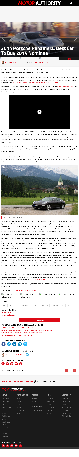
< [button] (66, 370)
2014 (4, 305)
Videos (4, 404)
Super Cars (5, 401)
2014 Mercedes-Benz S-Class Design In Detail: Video (17, 327)
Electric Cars (6, 427)
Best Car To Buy (12, 305)
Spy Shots (5, 398)
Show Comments (39, 320)
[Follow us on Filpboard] (20, 363)
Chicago (19, 401)
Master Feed (51, 401)
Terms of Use (66, 407)
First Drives (6, 416)
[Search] (71, 3)
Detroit (19, 404)
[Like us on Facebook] (3, 363)
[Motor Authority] (39, 3)
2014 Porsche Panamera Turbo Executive (27, 290)
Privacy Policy (66, 416)
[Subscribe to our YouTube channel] (16, 363)
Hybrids (4, 413)
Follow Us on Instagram (30, 381)
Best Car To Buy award (38, 279)
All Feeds (50, 398)
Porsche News (44, 305)
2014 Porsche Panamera (19, 82)
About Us (65, 398)
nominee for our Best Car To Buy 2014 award (44, 82)
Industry (4, 424)
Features (5, 436)
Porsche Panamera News (57, 305)
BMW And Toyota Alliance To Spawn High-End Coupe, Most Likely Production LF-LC (26, 330)
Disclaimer (65, 410)
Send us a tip (8, 312)
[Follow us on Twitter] (7, 363)
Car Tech (5, 433)
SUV (3, 410)
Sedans (68, 305)
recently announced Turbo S (66, 86)
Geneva (19, 407)
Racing (4, 418)
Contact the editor (9, 315)
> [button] (74, 370)
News (8, 20)
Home (3, 20)
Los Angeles (21, 410)
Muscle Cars (6, 421)
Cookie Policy (66, 413)
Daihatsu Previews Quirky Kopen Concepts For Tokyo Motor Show (21, 332)
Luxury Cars (14, 20)
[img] (3, 344)
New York (20, 413)
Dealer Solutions (37, 410)
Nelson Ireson (10, 62)
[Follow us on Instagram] (11, 363)
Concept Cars (6, 407)
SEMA (19, 398)
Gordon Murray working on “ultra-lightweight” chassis (17, 335)
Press (64, 404)
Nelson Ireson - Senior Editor (15, 355)
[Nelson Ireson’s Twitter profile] (25, 355)
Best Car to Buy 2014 (24, 305)
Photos (34, 398)
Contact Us (66, 401)
